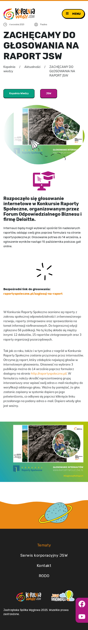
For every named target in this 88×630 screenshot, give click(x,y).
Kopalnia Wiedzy (19, 93)
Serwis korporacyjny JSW (44, 555)
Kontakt (44, 565)
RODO (44, 575)
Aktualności (32, 67)
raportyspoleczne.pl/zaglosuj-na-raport (33, 293)
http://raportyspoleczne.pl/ (49, 373)
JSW (48, 93)
